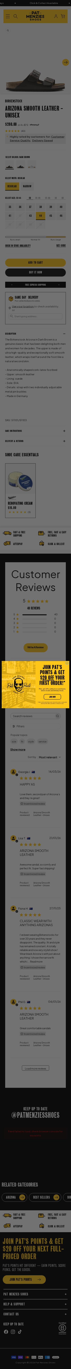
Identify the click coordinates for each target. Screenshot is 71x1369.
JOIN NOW (52, 697)
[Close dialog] (67, 663)
